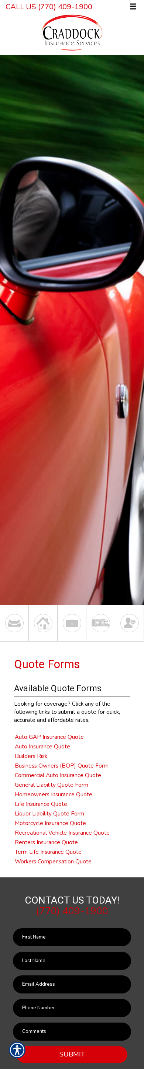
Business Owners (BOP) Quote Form (62, 765)
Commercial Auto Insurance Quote (58, 775)
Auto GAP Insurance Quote (49, 737)
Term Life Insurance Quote (48, 852)
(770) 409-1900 (72, 911)
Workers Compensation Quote (53, 861)
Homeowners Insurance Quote (53, 794)
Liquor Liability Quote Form (49, 813)
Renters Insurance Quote (46, 842)
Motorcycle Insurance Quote (50, 823)
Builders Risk (31, 756)
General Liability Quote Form (51, 785)
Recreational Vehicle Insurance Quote (62, 832)
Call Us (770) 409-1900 (49, 6)
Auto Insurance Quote (42, 746)
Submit (72, 1054)
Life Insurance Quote (41, 804)
